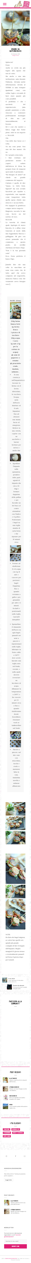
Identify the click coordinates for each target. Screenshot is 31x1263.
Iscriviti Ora (15, 1246)
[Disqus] (15, 1034)
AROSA (10, 1104)
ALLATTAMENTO (13, 1078)
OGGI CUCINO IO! (13, 1096)
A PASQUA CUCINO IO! (14, 1087)
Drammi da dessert (18, 985)
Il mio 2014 (11, 978)
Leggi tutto (8, 1180)
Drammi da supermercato (15, 50)
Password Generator (15, 1259)
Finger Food (15, 55)
